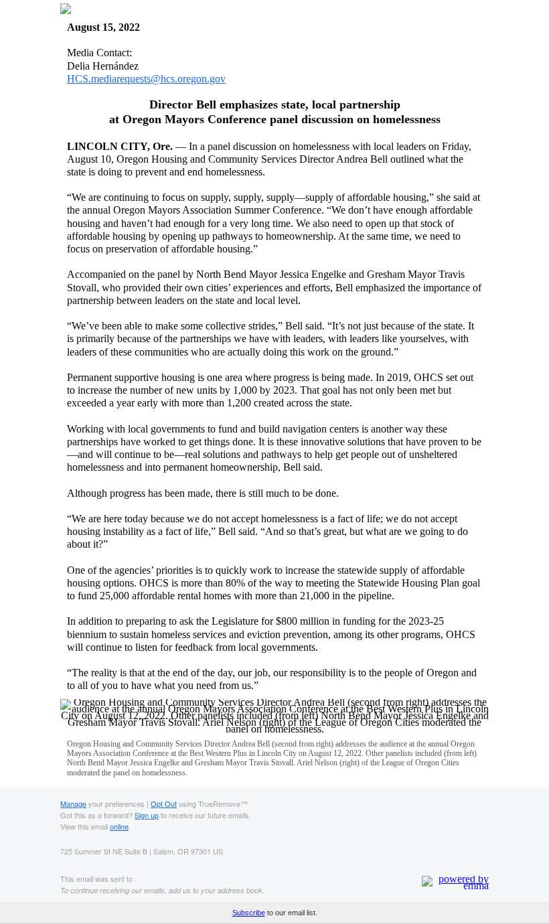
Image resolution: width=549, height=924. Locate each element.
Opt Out (164, 803)
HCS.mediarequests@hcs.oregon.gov (146, 78)
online (119, 826)
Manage (73, 803)
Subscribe (248, 913)
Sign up (147, 815)
